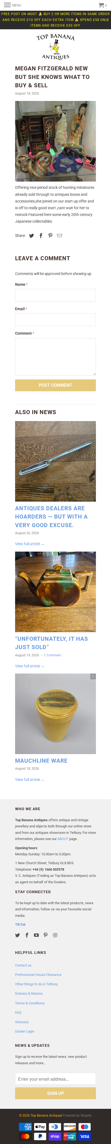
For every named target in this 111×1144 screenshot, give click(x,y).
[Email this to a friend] (58, 235)
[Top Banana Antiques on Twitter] (18, 935)
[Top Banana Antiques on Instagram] (55, 935)
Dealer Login (24, 1031)
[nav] (12, 5)
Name (21, 284)
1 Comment (52, 655)
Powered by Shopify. (77, 1115)
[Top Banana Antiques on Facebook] (27, 935)
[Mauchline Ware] (55, 715)
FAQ (18, 1013)
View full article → (30, 544)
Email (21, 309)
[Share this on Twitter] (30, 235)
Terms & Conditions (30, 1003)
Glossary (22, 1022)
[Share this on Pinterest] (49, 235)
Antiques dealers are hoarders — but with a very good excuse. (51, 516)
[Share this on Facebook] (40, 235)
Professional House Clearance (38, 975)
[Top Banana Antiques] (55, 47)
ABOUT (62, 839)
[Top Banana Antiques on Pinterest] (46, 935)
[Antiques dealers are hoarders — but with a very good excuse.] (55, 462)
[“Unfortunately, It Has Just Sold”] (55, 593)
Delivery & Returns (29, 993)
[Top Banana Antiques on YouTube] (37, 935)
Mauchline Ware (41, 761)
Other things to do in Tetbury (36, 984)
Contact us (23, 965)
